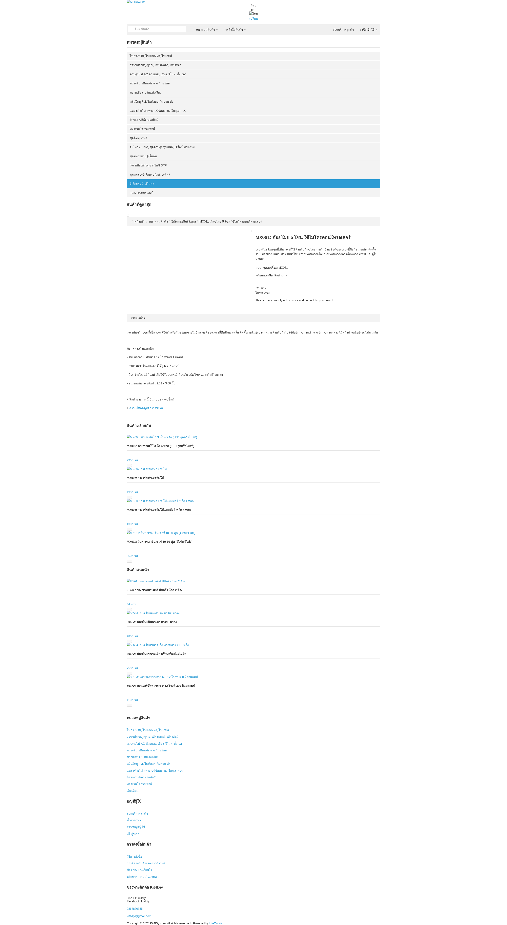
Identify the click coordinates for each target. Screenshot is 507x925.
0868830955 (135, 908)
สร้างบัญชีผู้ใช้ (136, 827)
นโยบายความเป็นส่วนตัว (142, 876)
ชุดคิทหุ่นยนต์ (138, 138)
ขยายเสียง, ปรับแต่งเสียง (145, 92)
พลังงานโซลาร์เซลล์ (142, 129)
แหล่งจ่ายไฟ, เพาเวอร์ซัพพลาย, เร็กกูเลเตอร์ (158, 110)
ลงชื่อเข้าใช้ (367, 29)
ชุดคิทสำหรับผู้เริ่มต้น (143, 156)
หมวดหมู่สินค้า (206, 29)
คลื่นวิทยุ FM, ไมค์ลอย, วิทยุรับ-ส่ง (151, 101)
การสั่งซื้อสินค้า (234, 29)
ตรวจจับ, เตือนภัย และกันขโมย (150, 83)
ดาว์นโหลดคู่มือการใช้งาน (146, 408)
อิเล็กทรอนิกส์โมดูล (142, 183)
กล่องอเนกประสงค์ (141, 192)
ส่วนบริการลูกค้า (343, 29)
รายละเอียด (138, 318)
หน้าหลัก (139, 221)
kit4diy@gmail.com (139, 916)
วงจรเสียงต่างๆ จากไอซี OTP (148, 165)
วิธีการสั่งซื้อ (134, 856)
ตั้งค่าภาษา (134, 820)
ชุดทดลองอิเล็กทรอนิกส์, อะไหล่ (150, 174)
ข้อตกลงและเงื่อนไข (139, 870)
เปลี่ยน (253, 18)
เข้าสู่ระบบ (133, 833)
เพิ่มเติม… (133, 790)
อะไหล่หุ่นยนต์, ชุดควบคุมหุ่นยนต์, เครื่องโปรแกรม (162, 147)
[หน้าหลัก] (190, 27)
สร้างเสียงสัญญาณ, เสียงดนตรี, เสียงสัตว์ (155, 65)
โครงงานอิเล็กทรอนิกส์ (144, 119)
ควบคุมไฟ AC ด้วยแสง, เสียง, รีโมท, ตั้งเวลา (158, 74)
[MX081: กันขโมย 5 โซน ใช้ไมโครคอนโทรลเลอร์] (128, 215)
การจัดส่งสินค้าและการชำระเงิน (147, 863)
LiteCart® (215, 923)
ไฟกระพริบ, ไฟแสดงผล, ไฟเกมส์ (151, 56)
